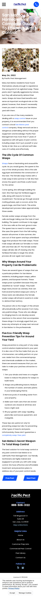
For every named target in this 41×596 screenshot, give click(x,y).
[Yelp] (18, 567)
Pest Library (20, 553)
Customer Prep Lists (20, 544)
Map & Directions (20, 525)
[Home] (19, 4)
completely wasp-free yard (13, 435)
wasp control (19, 118)
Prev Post (10, 478)
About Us (20, 539)
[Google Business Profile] (23, 567)
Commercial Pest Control (20, 548)
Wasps (5, 163)
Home (20, 535)
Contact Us (20, 557)
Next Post (31, 478)
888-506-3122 (20, 505)
